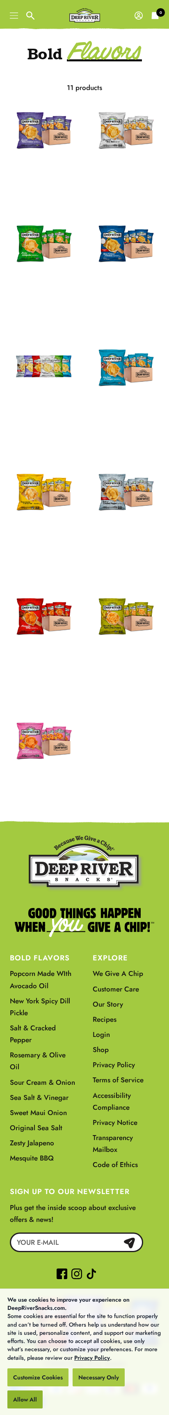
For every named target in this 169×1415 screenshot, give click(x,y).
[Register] (129, 1242)
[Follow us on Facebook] (62, 1274)
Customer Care (116, 989)
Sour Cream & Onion (42, 1082)
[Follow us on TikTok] (89, 1274)
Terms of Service (118, 1080)
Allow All (25, 1399)
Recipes (104, 1019)
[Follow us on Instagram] (76, 1274)
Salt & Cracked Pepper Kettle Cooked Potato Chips (125, 543)
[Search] (30, 15)
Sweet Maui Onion (38, 1113)
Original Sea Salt (36, 1128)
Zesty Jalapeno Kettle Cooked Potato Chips (43, 288)
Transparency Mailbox (113, 1143)
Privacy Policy (92, 1358)
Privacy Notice (115, 1122)
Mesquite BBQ (32, 1158)
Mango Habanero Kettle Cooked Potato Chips (43, 785)
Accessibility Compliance (112, 1101)
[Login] (139, 15)
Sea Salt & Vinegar (39, 1097)
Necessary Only (98, 1377)
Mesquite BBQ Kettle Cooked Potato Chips (43, 661)
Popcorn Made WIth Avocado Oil (40, 979)
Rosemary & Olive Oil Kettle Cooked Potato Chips (43, 543)
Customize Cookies (38, 1377)
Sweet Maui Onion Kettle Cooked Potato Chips (43, 175)
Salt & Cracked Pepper (33, 1034)
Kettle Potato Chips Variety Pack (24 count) (43, 412)
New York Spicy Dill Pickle (40, 1007)
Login (101, 1034)
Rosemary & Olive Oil (38, 1061)
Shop (101, 1049)
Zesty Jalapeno (32, 1143)
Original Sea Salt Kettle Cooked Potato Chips (126, 175)
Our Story (108, 1004)
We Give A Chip (118, 973)
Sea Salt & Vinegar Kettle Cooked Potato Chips (125, 418)
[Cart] (155, 15)
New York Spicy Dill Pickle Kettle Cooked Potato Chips (126, 667)
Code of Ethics (115, 1164)
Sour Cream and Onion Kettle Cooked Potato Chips (126, 294)
